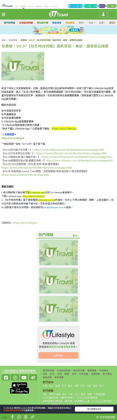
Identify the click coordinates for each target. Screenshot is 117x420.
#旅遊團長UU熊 (82, 401)
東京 (63, 385)
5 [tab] (56, 33)
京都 (89, 385)
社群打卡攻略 (92, 6)
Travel (23, 6)
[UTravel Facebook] (5, 377)
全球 (74, 373)
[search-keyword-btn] (112, 14)
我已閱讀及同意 (94, 409)
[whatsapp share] (19, 417)
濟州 (101, 385)
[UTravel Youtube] (24, 377)
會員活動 (47, 377)
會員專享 (13, 39)
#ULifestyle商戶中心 (72, 404)
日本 (52, 373)
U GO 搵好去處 (77, 6)
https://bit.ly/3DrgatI (12, 138)
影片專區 (107, 373)
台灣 (59, 373)
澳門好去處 (54, 394)
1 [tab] (52, 30)
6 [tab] (60, 33)
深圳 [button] (80, 22)
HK (17, 6)
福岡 (95, 385)
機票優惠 (56, 22)
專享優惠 (59, 377)
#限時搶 (68, 401)
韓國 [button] (111, 22)
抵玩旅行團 (42, 22)
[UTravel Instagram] (14, 377)
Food (31, 6)
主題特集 (95, 373)
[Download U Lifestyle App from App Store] (19, 384)
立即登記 (58, 355)
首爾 (76, 385)
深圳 (45, 373)
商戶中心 (102, 6)
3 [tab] (60, 30)
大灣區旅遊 (99, 394)
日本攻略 (83, 373)
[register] (103, 14)
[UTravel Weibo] (33, 377)
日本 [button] (91, 22)
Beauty (39, 6)
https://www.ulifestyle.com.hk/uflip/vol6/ (25, 174)
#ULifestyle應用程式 (102, 401)
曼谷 (70, 385)
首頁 (3, 39)
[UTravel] (58, 14)
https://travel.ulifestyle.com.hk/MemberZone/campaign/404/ (71, 153)
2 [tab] (56, 30)
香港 (57, 385)
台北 (51, 385)
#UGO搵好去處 (50, 397)
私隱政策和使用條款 (13, 410)
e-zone (54, 6)
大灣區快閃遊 (26, 22)
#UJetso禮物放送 (52, 404)
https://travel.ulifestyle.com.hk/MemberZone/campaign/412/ (77, 157)
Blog (46, 6)
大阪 (45, 385)
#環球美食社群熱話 (52, 401)
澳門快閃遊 (9, 22)
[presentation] (114, 22)
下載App (113, 6)
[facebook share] (12, 417)
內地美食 (69, 22)
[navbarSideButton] (3, 14)
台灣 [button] (101, 22)
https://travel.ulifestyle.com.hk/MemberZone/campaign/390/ (69, 149)
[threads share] (26, 417)
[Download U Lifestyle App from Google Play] (19, 390)
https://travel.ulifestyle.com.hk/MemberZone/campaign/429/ (36, 167)
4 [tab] (64, 30)
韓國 (66, 373)
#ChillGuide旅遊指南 (86, 397)
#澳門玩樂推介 (67, 397)
